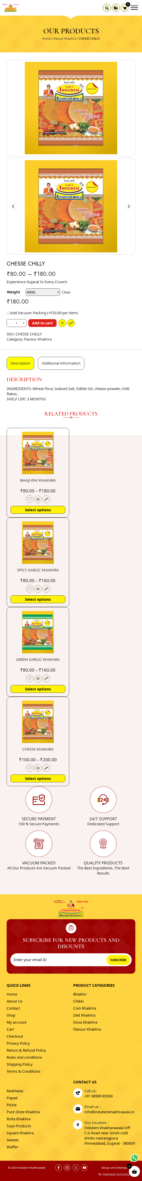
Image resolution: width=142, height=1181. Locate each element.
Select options (38, 509)
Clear (66, 292)
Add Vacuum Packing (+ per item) (43, 312)
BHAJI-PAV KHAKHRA (38, 480)
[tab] (20, 363)
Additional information (61, 363)
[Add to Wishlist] (62, 323)
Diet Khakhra (84, 1015)
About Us (15, 1001)
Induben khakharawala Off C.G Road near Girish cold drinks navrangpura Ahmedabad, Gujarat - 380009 (109, 1135)
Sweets (13, 1139)
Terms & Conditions (23, 1071)
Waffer (12, 1146)
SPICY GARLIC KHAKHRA (38, 570)
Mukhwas (15, 1090)
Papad (12, 1097)
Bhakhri (80, 994)
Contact (13, 1008)
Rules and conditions (24, 1057)
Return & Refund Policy (26, 1050)
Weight (13, 291)
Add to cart (42, 322)
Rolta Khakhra (19, 1118)
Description (20, 363)
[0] (125, 7)
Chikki (78, 1001)
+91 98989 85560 (98, 1096)
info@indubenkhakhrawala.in (109, 1111)
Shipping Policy (20, 1064)
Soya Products (19, 1125)
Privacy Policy (18, 1043)
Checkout (15, 1036)
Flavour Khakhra (64, 39)
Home (46, 39)
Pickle (12, 1104)
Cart (10, 1029)
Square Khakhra (20, 1132)
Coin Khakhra (84, 1008)
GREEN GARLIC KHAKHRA (38, 659)
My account (16, 1022)
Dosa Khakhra (85, 1022)
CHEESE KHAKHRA (38, 749)
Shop (11, 1015)
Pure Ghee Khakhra (23, 1111)
